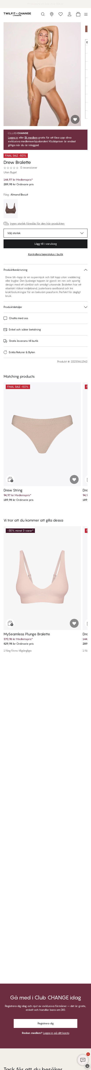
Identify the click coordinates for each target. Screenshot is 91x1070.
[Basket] (78, 14)
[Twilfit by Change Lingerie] (17, 14)
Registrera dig (46, 1023)
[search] (42, 14)
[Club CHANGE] (69, 14)
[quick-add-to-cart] (10, 479)
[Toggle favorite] (75, 119)
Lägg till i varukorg (45, 243)
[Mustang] (11, 209)
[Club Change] (60, 14)
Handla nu (60, 3)
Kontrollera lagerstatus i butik (45, 254)
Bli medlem (31, 137)
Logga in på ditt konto (56, 1033)
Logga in (13, 137)
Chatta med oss (18, 318)
